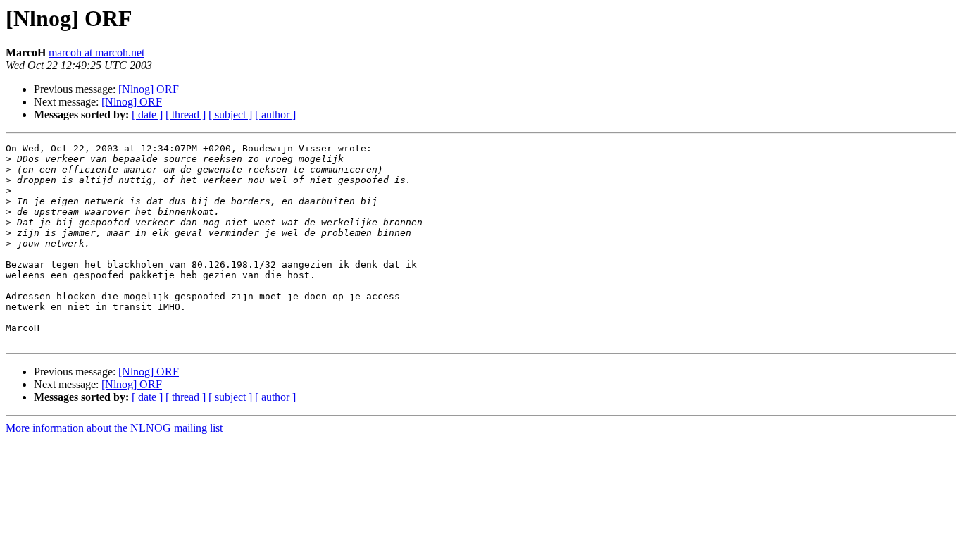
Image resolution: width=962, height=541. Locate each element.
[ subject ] (230, 114)
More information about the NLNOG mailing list (114, 428)
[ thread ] (185, 114)
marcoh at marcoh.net (96, 52)
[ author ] (275, 114)
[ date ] (147, 114)
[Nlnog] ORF (148, 89)
